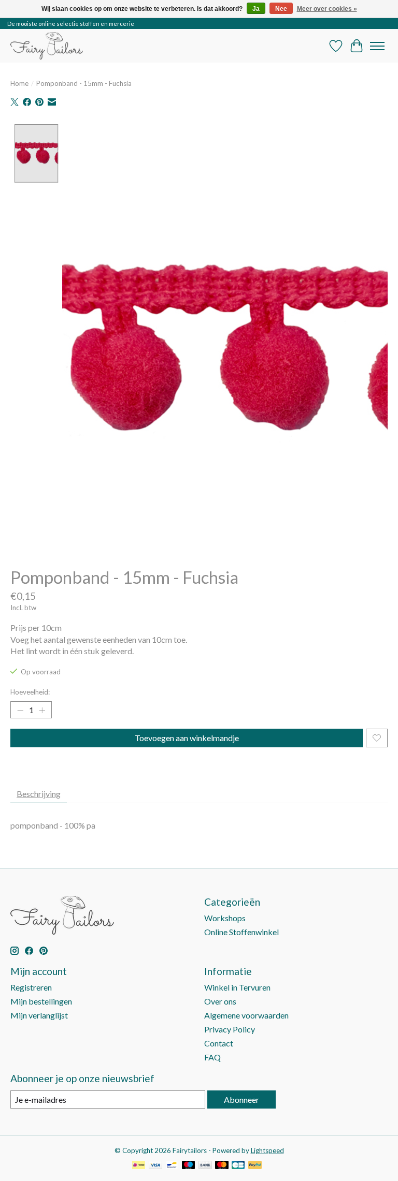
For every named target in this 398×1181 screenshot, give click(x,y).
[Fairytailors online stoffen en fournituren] (46, 46)
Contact (218, 1043)
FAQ (212, 1057)
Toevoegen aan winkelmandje (187, 738)
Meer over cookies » (327, 8)
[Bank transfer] (205, 1166)
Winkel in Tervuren (237, 987)
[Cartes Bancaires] (238, 1166)
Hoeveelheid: (30, 692)
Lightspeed (267, 1150)
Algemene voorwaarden (246, 1015)
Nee (281, 8)
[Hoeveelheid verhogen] (42, 710)
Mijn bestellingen (41, 1001)
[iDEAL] (138, 1166)
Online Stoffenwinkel (241, 932)
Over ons (220, 1001)
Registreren (31, 987)
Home (19, 83)
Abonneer (241, 1099)
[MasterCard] (222, 1166)
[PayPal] (255, 1166)
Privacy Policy (229, 1029)
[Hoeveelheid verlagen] (20, 710)
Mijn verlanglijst (39, 1015)
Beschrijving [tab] (39, 794)
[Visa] (155, 1166)
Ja (256, 8)
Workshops (225, 918)
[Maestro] (188, 1166)
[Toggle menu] (377, 46)
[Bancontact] (171, 1166)
